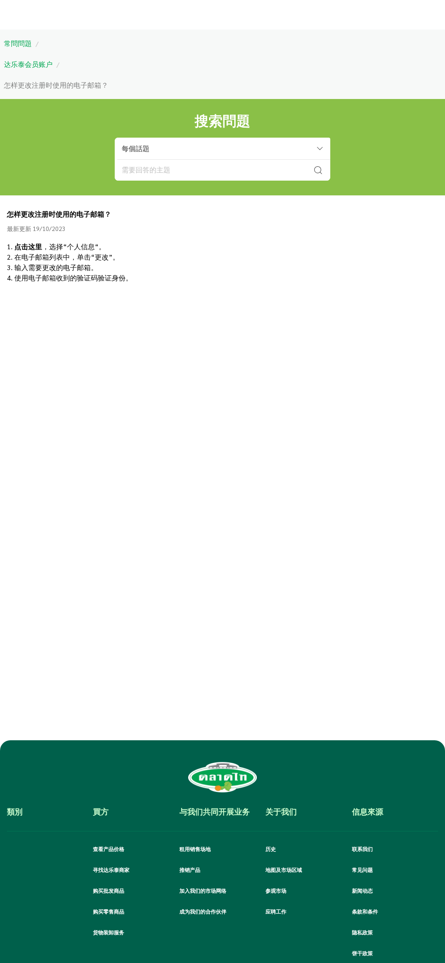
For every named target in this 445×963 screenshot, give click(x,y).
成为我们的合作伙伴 (202, 911)
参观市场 (276, 890)
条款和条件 (365, 911)
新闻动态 (362, 890)
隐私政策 (362, 932)
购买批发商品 (108, 890)
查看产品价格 (108, 848)
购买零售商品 (108, 911)
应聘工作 (276, 911)
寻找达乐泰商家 (111, 869)
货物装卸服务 (108, 932)
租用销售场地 (195, 848)
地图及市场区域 (284, 869)
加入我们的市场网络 (202, 890)
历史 (271, 848)
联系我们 (362, 848)
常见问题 (362, 869)
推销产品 (189, 869)
